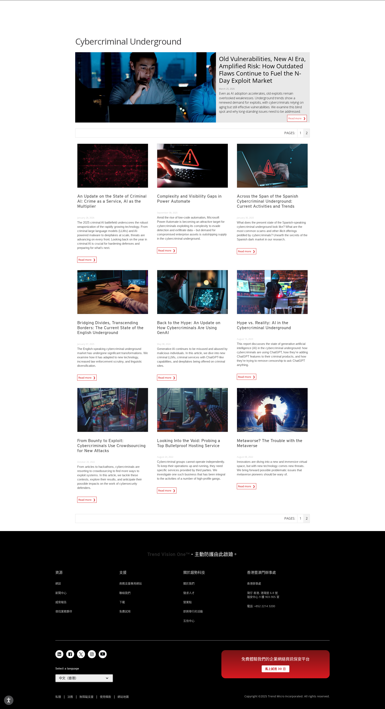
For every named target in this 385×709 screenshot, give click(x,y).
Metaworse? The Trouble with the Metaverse (269, 443)
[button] (84, 678)
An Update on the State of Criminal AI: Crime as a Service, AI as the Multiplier (112, 201)
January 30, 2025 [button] (245, 217)
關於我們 (189, 583)
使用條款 (105, 697)
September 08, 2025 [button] (167, 212)
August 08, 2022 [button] (245, 456)
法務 (70, 697)
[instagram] (92, 654)
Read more (295, 117)
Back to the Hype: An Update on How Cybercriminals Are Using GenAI (188, 327)
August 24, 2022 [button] (165, 456)
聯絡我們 (125, 593)
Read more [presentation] (85, 260)
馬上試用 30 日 (274, 667)
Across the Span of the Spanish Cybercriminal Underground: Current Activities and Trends (267, 201)
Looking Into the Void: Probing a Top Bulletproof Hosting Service (188, 443)
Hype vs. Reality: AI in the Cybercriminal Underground (264, 325)
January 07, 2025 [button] (85, 343)
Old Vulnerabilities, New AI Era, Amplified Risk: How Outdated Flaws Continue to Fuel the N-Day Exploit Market (262, 70)
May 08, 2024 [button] (163, 343)
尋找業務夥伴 (63, 611)
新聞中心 (61, 593)
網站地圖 (123, 697)
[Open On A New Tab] (81, 654)
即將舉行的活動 (193, 611)
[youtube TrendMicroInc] (103, 654)
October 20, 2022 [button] (86, 461)
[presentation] (112, 166)
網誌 (58, 583)
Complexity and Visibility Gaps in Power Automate (189, 199)
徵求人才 (189, 593)
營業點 (187, 602)
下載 (122, 602)
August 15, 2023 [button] (245, 338)
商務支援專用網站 (130, 583)
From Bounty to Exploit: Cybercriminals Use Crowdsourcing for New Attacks (111, 445)
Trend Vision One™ (168, 554)
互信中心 (189, 621)
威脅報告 (61, 602)
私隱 (58, 697)
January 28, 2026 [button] (85, 217)
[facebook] (70, 654)
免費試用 (125, 611)
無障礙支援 (86, 697)
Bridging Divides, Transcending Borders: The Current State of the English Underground (110, 327)
